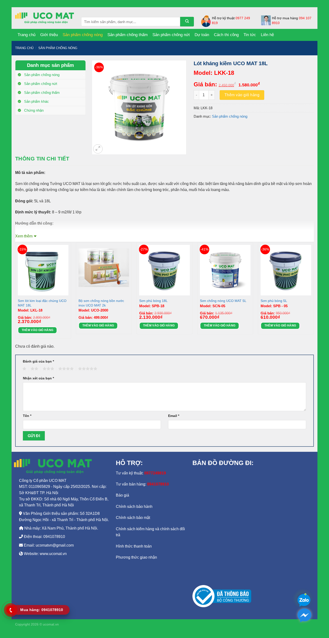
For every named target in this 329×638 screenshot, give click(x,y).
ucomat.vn (51, 624)
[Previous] (15, 292)
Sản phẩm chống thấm (127, 34)
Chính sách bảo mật (133, 518)
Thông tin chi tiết (42, 159)
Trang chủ (26, 34)
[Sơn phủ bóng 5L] (286, 270)
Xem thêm (24, 236)
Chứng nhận (34, 110)
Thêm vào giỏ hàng (241, 95)
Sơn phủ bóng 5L (274, 301)
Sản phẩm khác (36, 101)
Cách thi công (226, 34)
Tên (27, 416)
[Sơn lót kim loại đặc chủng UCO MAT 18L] (43, 270)
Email (173, 416)
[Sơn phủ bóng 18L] (164, 270)
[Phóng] (98, 149)
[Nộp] (187, 21)
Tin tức (249, 34)
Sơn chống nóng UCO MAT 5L (223, 301)
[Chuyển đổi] (84, 75)
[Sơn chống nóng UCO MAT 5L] (225, 270)
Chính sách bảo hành (134, 506)
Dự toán (202, 34)
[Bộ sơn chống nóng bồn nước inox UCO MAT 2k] (104, 270)
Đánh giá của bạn (38, 361)
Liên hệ (267, 34)
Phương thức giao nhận (136, 557)
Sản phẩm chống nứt (171, 34)
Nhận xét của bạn (38, 378)
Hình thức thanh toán (134, 546)
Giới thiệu (49, 34)
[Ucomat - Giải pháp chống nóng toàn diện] (44, 18)
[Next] (313, 292)
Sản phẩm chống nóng (83, 34)
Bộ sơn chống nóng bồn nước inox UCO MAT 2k (101, 303)
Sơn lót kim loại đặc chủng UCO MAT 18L (42, 303)
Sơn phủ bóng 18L (153, 301)
